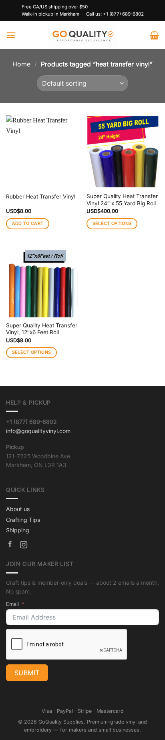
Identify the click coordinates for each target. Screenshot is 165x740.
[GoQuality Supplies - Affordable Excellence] (82, 35)
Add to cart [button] (28, 223)
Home (21, 64)
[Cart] (154, 35)
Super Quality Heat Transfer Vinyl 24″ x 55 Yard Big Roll (122, 200)
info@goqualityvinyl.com (38, 430)
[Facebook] (10, 546)
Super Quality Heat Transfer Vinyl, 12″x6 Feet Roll (41, 329)
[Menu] (11, 35)
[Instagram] (24, 546)
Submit (27, 673)
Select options (112, 223)
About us (18, 508)
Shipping (17, 530)
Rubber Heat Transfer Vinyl (40, 196)
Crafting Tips (23, 519)
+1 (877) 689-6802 (123, 14)
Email (12, 604)
